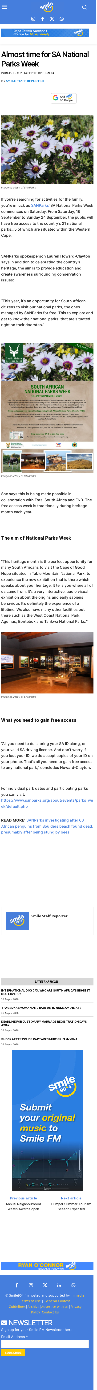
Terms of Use (30, 1301)
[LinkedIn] (59, 1285)
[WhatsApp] (44, 98)
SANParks (40, 205)
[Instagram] (33, 19)
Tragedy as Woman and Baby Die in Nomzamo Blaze (41, 1008)
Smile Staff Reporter (25, 81)
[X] (33, 98)
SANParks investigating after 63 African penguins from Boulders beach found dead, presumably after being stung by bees (47, 826)
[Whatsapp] (61, 19)
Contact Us (50, 1312)
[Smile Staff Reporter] (17, 921)
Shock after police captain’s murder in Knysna (39, 1039)
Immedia (78, 1295)
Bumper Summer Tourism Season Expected (71, 1206)
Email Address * (14, 1337)
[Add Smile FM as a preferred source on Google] (64, 100)
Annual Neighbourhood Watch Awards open (23, 1206)
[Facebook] (42, 19)
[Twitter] (52, 19)
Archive (33, 1306)
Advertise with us (55, 1306)
